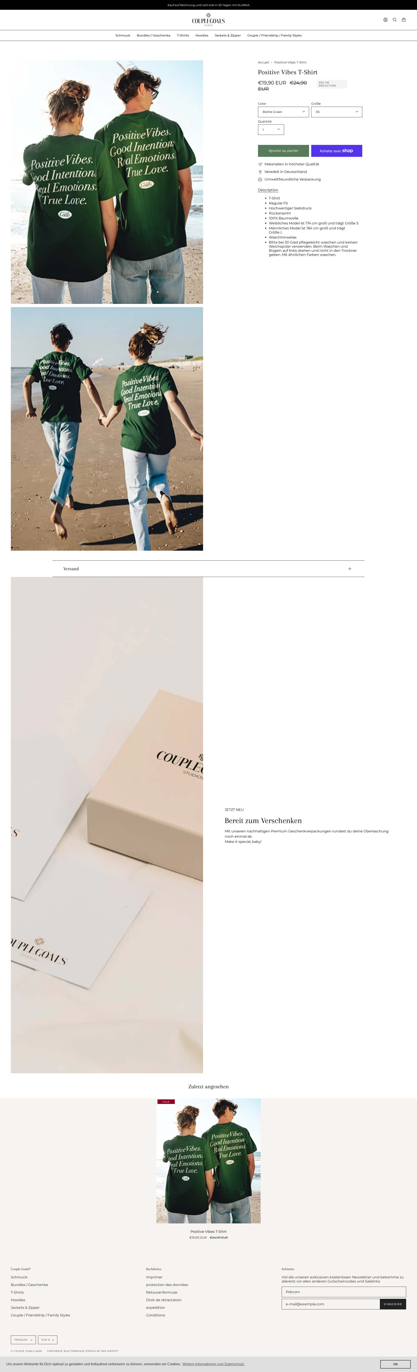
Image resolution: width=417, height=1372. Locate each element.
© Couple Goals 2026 (26, 1351)
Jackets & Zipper (25, 1308)
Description (268, 190)
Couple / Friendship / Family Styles (40, 1315)
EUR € (46, 1339)
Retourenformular (162, 1292)
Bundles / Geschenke (29, 1285)
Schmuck (19, 1277)
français (22, 1339)
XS (318, 112)
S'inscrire (393, 1304)
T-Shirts (17, 1292)
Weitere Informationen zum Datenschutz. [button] (213, 1364)
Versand (71, 568)
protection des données (167, 1285)
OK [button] (395, 1364)
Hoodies (18, 1300)
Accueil (263, 62)
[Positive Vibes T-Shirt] (208, 1160)
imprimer (154, 1277)
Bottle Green (272, 112)
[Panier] (403, 20)
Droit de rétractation (164, 1300)
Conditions (155, 1315)
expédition (155, 1308)
